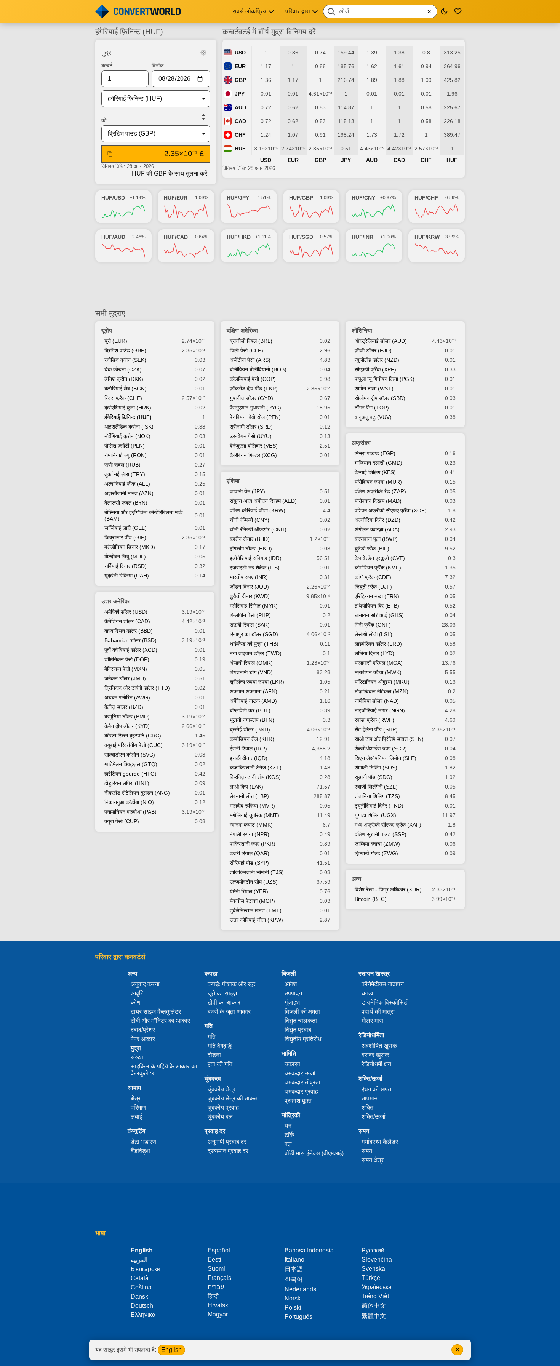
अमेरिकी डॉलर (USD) (125, 612)
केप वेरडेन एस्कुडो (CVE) (380, 558)
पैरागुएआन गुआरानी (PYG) (255, 408)
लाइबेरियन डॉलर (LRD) (378, 644)
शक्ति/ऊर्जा (374, 1116)
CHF (240, 135)
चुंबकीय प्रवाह (223, 1107)
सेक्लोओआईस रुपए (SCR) (381, 748)
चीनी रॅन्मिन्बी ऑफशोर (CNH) (258, 529)
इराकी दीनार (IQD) (248, 758)
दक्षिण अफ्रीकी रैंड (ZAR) (380, 491)
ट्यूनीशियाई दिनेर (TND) (379, 806)
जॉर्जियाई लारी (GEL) (125, 528)
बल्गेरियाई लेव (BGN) (125, 388)
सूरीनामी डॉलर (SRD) (251, 427)
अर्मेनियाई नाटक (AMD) (253, 701)
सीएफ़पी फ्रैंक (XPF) (375, 369)
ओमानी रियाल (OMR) (251, 663)
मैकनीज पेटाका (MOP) (252, 901)
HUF (240, 149)
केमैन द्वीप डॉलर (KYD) (127, 726)
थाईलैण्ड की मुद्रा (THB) (254, 644)
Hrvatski (219, 1305)
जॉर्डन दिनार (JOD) (249, 587)
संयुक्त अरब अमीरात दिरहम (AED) (263, 501)
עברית (216, 1287)
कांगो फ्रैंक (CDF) (373, 577)
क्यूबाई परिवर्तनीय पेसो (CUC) (133, 745)
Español (219, 1250)
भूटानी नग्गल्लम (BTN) (252, 720)
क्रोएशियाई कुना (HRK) (127, 408)
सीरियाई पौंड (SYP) (249, 863)
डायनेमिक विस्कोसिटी (385, 1002)
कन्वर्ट (106, 65)
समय (367, 1151)
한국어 (294, 1279)
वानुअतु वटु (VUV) (373, 417)
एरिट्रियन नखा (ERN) (377, 596)
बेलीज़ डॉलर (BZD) (123, 707)
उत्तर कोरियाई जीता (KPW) (256, 920)
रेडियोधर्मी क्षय (376, 1064)
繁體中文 (374, 1316)
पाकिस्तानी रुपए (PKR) (252, 844)
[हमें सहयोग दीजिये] (458, 11)
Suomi (216, 1268)
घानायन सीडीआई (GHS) (379, 615)
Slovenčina (377, 1259)
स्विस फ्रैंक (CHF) (123, 398)
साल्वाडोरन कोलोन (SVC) (129, 755)
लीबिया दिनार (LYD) (374, 653)
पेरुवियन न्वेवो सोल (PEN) (255, 417)
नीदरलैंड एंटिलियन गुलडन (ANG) (137, 793)
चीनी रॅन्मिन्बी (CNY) (249, 520)
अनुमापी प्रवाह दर (227, 1142)
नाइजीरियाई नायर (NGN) (380, 710)
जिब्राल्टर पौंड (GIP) (125, 537)
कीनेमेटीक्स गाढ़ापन (383, 984)
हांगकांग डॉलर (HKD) (251, 548)
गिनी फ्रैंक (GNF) (373, 625)
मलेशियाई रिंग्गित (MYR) (254, 606)
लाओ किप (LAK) (246, 787)
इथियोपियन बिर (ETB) (377, 606)
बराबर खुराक (375, 1055)
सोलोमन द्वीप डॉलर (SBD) (380, 398)
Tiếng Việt (375, 1296)
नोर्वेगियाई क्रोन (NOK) (127, 436)
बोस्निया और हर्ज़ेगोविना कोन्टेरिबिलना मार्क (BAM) (143, 515)
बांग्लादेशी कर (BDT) (250, 710)
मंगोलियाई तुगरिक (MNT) (254, 815)
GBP (240, 80)
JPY (240, 94)
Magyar (218, 1314)
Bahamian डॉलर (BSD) (130, 640)
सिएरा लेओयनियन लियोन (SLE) (385, 758)
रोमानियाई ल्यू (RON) (125, 455)
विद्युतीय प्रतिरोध (303, 1039)
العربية (139, 1260)
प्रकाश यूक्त (298, 1100)
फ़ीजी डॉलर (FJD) (373, 350)
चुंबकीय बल (220, 1116)
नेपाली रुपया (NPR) (249, 834)
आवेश (291, 984)
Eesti (214, 1259)
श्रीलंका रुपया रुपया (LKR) (257, 682)
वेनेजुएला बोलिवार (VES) (254, 446)
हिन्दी (213, 1296)
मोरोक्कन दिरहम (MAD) (378, 501)
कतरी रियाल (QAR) (249, 853)
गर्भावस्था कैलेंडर (380, 1142)
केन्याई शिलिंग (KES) (375, 472)
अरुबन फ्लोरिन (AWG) (127, 697)
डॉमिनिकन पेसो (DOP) (126, 659)
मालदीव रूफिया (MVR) (252, 806)
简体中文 (374, 1305)
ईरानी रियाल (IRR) (248, 748)
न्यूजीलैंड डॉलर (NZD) (377, 360)
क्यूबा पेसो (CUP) (121, 821)
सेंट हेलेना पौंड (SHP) (376, 729)
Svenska (373, 1268)
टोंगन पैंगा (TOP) (372, 408)
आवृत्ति (138, 993)
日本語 (294, 1269)
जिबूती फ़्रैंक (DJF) (373, 587)
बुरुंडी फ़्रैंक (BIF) (372, 548)
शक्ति (367, 1107)
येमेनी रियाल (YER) (249, 891)
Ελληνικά (143, 1315)
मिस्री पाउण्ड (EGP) (375, 453)
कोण (136, 1002)
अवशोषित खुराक (379, 1046)
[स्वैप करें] (203, 117)
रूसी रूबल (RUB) (122, 465)
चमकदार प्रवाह (301, 1091)
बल (288, 1144)
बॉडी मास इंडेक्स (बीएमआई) (314, 1153)
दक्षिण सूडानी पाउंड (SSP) (380, 834)
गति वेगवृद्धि (220, 1046)
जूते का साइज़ (222, 993)
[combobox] (380, 11)
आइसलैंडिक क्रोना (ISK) (129, 427)
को (103, 120)
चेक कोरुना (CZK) (123, 369)
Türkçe (371, 1278)
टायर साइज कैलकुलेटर (156, 1011)
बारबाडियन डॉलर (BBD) (128, 631)
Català (140, 1278)
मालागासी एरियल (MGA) (379, 663)
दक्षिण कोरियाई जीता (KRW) (257, 510)
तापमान (370, 1098)
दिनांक (157, 65)
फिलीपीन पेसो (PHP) (250, 615)
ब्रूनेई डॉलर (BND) (250, 729)
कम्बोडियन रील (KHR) (252, 739)
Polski (293, 1307)
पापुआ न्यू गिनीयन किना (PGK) (384, 379)
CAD (240, 121)
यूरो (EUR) (115, 341)
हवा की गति (220, 1064)
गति (212, 1036)
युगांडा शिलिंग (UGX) (375, 815)
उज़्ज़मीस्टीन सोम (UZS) (254, 882)
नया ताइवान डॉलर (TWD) (256, 653)
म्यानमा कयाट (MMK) (251, 825)
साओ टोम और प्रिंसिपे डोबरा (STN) (389, 739)
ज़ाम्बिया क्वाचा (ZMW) (377, 844)
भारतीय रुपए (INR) (249, 577)
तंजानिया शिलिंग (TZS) (377, 796)
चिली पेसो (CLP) (246, 350)
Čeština (141, 1287)
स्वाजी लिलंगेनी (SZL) (376, 787)
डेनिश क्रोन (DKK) (123, 379)
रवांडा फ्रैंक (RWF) (374, 720)
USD (240, 53)
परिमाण (138, 1107)
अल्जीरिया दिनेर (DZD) (377, 520)
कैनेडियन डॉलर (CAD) (127, 621)
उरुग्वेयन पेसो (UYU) (251, 436)
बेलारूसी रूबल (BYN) (125, 503)
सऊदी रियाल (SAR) (250, 625)
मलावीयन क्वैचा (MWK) (378, 672)
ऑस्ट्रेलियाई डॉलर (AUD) (381, 341)
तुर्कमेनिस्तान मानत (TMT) (256, 910)
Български (145, 1269)
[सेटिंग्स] (203, 52)
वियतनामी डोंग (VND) (251, 672)
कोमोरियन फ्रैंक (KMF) (378, 568)
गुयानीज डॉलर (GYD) (251, 398)
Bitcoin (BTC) (371, 899)
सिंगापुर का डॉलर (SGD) (254, 634)
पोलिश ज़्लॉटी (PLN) (124, 446)
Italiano (294, 1259)
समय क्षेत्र (373, 1160)
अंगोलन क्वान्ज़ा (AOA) (377, 529)
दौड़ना (214, 1055)
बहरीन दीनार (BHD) (250, 539)
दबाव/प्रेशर (143, 1030)
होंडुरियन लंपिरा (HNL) (126, 783)
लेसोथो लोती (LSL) (373, 634)
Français (219, 1278)
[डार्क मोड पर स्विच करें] (444, 11)
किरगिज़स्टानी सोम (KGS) (255, 777)
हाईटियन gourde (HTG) (130, 774)
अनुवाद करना (145, 984)
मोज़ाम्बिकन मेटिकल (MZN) (381, 691)
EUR (240, 66)
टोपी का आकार (224, 1002)
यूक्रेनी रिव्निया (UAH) (126, 576)
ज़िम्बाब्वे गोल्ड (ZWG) (376, 853)
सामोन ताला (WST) (374, 388)
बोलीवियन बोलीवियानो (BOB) (258, 369)
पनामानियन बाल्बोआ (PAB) (130, 812)
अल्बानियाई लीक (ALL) (127, 484)
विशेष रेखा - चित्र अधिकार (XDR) (388, 889)
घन (288, 1126)
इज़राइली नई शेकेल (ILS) (255, 568)
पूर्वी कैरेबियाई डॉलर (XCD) (130, 650)
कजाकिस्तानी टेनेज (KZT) (256, 768)
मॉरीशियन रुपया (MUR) (378, 482)
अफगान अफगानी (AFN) (253, 691)
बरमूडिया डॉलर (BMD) (127, 716)
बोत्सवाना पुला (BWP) (376, 539)
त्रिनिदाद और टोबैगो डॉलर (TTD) (137, 688)
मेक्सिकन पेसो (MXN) (125, 669)
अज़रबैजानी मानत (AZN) (129, 493)
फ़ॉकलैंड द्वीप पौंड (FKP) (254, 388)
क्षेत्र (136, 1098)
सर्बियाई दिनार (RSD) (125, 566)
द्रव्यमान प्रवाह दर (228, 1151)
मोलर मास (372, 1020)
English (171, 1350)
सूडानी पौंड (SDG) (373, 777)
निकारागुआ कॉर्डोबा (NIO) (129, 802)
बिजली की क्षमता (302, 1011)
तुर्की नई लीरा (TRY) (124, 474)
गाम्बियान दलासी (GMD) (378, 463)
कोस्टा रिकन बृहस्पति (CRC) (132, 736)
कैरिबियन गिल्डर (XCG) (253, 455)
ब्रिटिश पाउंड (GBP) (125, 350)
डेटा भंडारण (143, 1142)
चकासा (292, 1064)
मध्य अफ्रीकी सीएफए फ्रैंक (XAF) (388, 825)
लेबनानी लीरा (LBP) (249, 796)
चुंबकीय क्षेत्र (221, 1089)
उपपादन (293, 993)
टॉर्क (289, 1135)
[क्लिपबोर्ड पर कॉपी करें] (110, 154)
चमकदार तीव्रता (302, 1082)
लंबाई (136, 1116)
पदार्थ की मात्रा (378, 1011)
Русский (373, 1250)
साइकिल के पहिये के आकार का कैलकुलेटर (164, 1069)
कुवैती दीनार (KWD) (250, 596)
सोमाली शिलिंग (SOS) (376, 768)
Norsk (293, 1298)
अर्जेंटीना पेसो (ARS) (250, 360)
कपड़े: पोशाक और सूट (231, 984)
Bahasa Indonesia (309, 1250)
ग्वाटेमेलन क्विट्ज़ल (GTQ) (130, 764)
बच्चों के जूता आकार (229, 1011)
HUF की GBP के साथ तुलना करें (169, 173)
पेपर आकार (143, 1039)
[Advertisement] (280, 286)
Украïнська (377, 1287)
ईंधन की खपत (376, 1089)
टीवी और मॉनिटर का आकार (160, 1020)
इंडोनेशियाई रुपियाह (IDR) (256, 558)
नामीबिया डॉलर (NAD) (377, 701)
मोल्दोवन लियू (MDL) (125, 556)
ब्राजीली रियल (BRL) (251, 341)
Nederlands (300, 1289)
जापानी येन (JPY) (247, 491)
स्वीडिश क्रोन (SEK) (125, 360)
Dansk (139, 1296)
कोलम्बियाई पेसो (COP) (253, 379)
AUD (240, 107)
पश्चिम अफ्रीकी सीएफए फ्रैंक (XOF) (391, 510)
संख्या (137, 1057)
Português (298, 1316)
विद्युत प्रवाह (298, 1030)
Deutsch (142, 1305)
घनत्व (367, 993)
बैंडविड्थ (140, 1151)
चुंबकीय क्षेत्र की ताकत (233, 1098)
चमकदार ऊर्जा (300, 1073)
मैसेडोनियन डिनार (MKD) (129, 547)
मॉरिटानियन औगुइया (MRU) (382, 682)
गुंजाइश (292, 1002)
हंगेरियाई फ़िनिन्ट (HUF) (128, 417)
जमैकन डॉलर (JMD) (125, 678)
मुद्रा (136, 1048)
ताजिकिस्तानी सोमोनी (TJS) (257, 872)
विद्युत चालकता (301, 1020)
